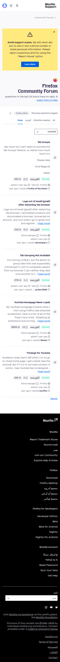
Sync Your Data (49, 570)
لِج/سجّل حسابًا (50, 554)
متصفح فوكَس (51, 498)
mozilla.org (51, 636)
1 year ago (14, 188)
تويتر (55, 450)
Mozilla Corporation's (21, 614)
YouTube (51, 607)
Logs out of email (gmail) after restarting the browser (34, 203)
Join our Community (46, 455)
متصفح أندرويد (51, 488)
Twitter (56, 607)
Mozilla (50, 420)
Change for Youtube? (38, 353)
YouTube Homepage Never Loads (32, 302)
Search (17, 5)
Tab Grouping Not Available (35, 255)
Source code (51, 444)
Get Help (53, 575)
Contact (53, 657)
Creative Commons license (43, 629)
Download (52, 477)
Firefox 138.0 (21, 113)
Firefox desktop (49, 483)
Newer (54, 398)
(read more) (44, 223)
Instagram (46, 607)
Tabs (33, 185)
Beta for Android (48, 526)
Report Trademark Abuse (44, 439)
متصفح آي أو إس (50, 493)
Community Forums (44, 17)
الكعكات (54, 652)
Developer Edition (47, 516)
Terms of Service (48, 641)
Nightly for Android (47, 537)
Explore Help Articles (46, 460)
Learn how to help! (47, 100)
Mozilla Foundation (47, 617)
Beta (55, 521)
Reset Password (48, 565)
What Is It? (51, 559)
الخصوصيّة (53, 647)
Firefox (43, 185)
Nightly (53, 532)
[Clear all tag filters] (10, 113)
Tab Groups (44, 142)
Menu (11, 5)
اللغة (56, 592)
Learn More (30, 64)
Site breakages (28, 235)
